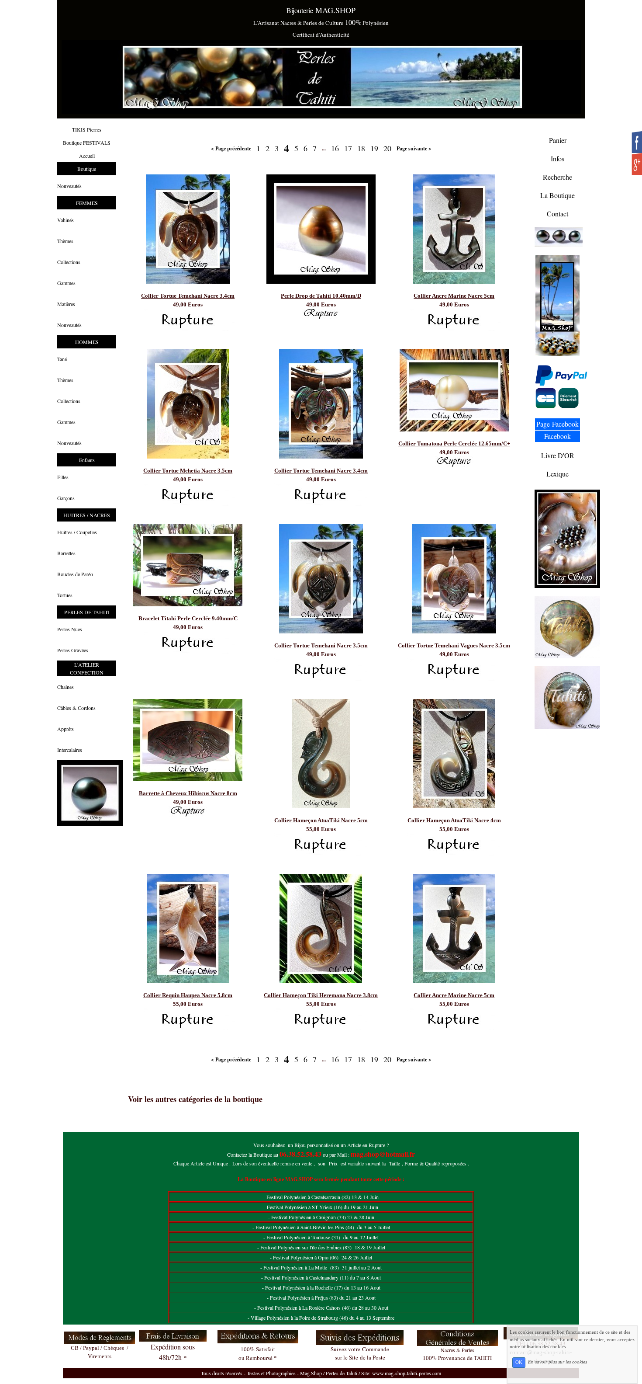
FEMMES (87, 202)
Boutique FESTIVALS (86, 142)
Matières (66, 303)
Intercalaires (69, 749)
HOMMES (87, 341)
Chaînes (65, 686)
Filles (63, 476)
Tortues (64, 594)
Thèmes (65, 240)
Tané (62, 358)
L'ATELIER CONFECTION (87, 668)
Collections (68, 261)
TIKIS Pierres (86, 129)
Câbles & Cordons (76, 707)
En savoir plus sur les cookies (557, 1362)
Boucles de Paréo (75, 573)
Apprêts (65, 728)
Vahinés (65, 219)
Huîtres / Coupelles (77, 532)
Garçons (66, 497)
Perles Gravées (72, 650)
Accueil (87, 155)
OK (518, 1362)
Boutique (86, 168)
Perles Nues (69, 629)
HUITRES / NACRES (86, 514)
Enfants (87, 459)
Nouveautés (69, 185)
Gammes (66, 282)
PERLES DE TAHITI (87, 612)
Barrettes (66, 552)
